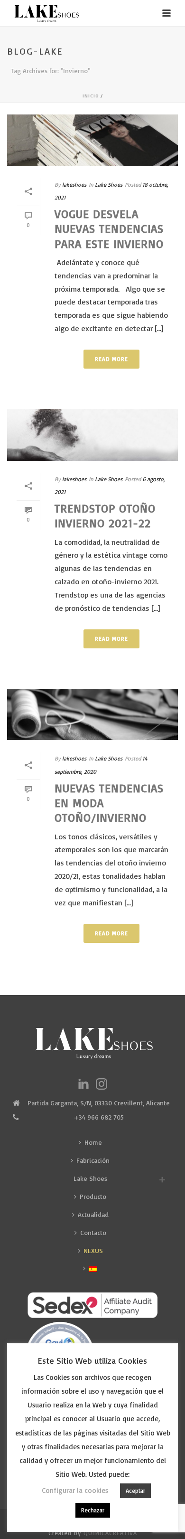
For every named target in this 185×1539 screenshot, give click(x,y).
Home (93, 1142)
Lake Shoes (108, 184)
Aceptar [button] (135, 1490)
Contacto (93, 1232)
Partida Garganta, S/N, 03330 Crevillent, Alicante (99, 1103)
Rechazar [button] (92, 1510)
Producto (93, 1196)
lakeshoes (74, 184)
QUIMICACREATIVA (110, 1533)
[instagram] (101, 1084)
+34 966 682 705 (99, 1117)
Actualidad (93, 1214)
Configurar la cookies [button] (75, 1490)
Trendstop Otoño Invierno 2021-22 (105, 515)
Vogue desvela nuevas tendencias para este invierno (109, 228)
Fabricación (93, 1160)
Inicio (91, 95)
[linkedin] (83, 1084)
